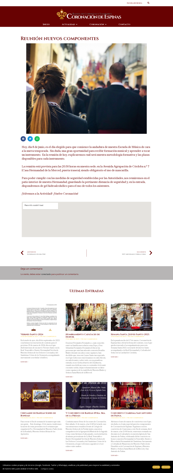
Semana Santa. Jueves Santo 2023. (130, 334)
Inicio (46, 24)
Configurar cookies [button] (47, 469)
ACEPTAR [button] (156, 467)
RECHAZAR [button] (165, 467)
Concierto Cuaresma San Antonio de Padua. (131, 414)
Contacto (124, 24)
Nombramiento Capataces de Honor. (83, 335)
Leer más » (24, 362)
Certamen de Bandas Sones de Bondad (38, 414)
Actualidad (68, 24)
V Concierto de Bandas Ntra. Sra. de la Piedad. (85, 414)
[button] (134, 3)
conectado (46, 274)
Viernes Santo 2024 (32, 334)
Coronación (97, 24)
